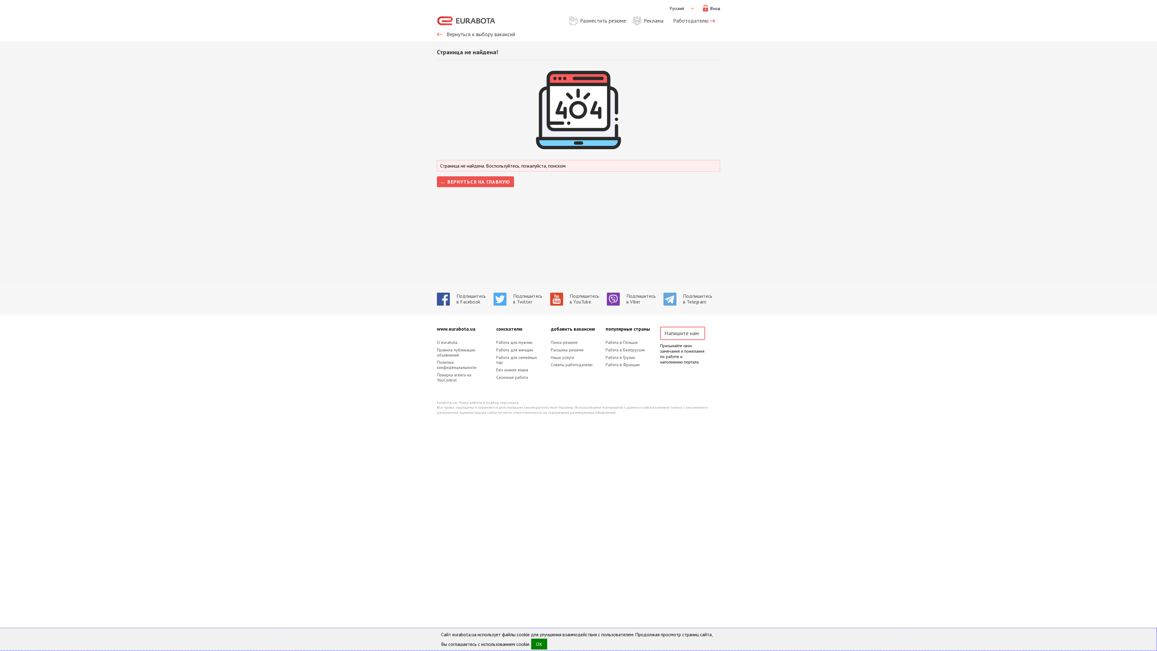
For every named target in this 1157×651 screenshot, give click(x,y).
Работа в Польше (622, 342)
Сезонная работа (512, 377)
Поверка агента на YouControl (454, 378)
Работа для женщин (514, 350)
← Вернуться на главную (475, 182)
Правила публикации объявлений (456, 353)
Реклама (653, 20)
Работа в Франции (623, 364)
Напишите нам (681, 333)
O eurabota (447, 342)
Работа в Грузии (620, 357)
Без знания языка (512, 370)
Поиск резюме (564, 342)
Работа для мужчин (514, 342)
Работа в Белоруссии (625, 350)
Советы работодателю (572, 364)
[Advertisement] (578, 241)
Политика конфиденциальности (456, 365)
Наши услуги (562, 357)
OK (539, 644)
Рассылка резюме (567, 350)
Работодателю (690, 20)
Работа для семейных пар (516, 360)
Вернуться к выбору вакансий (481, 34)
